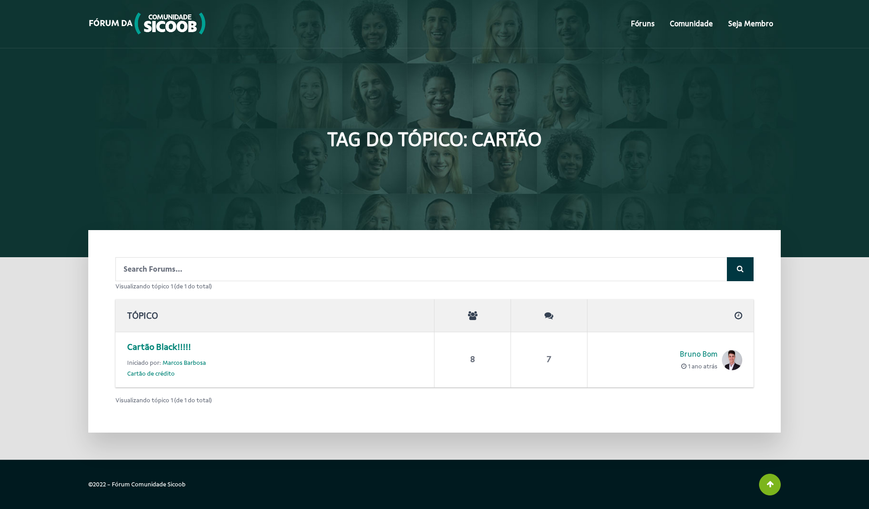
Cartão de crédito (151, 373)
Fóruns (642, 23)
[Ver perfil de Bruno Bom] (729, 360)
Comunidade (691, 23)
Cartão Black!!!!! (159, 347)
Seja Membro (750, 23)
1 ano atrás (702, 366)
